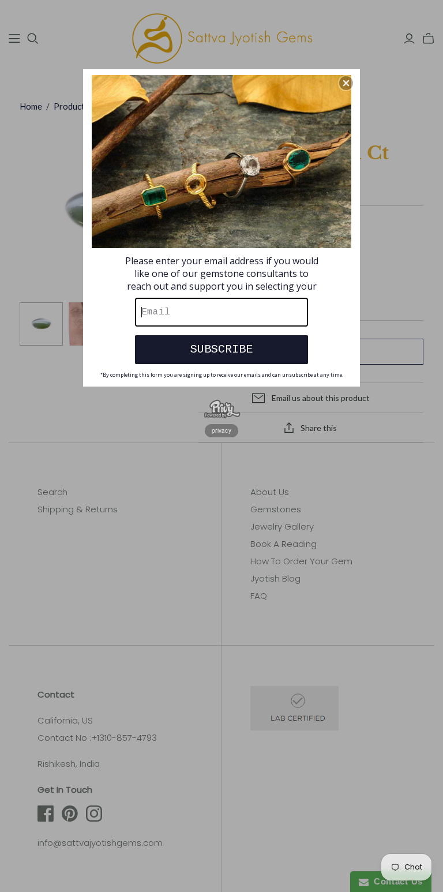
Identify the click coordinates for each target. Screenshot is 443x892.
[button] (346, 83)
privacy (221, 430)
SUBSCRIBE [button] (221, 349)
